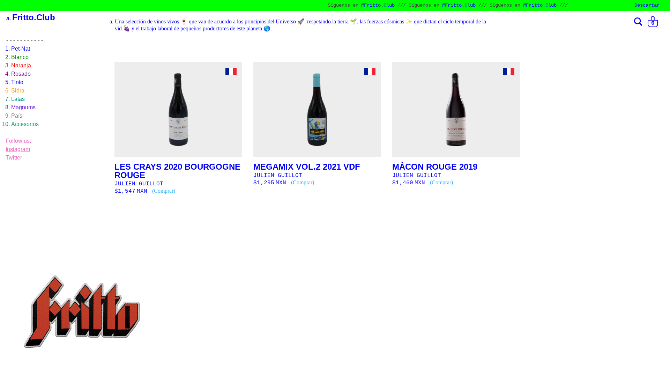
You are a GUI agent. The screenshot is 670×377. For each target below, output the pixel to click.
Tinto (17, 82)
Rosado (21, 74)
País (16, 116)
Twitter (14, 158)
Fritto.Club (33, 17)
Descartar (647, 5)
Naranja (21, 65)
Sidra (17, 91)
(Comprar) (163, 191)
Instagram (18, 149)
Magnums (23, 107)
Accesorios (25, 124)
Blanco (20, 57)
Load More (389, 216)
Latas (18, 99)
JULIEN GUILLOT (138, 184)
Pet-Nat (20, 49)
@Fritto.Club (363, 5)
